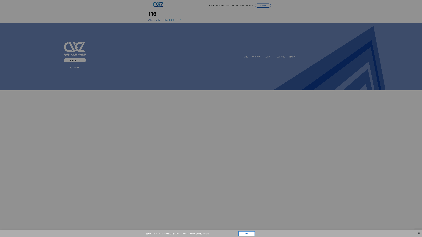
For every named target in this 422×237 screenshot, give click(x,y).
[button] (419, 233)
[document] (211, 118)
